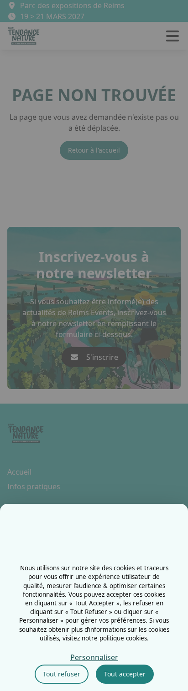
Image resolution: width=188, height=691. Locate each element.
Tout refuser (61, 674)
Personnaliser (94, 657)
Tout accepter (125, 674)
